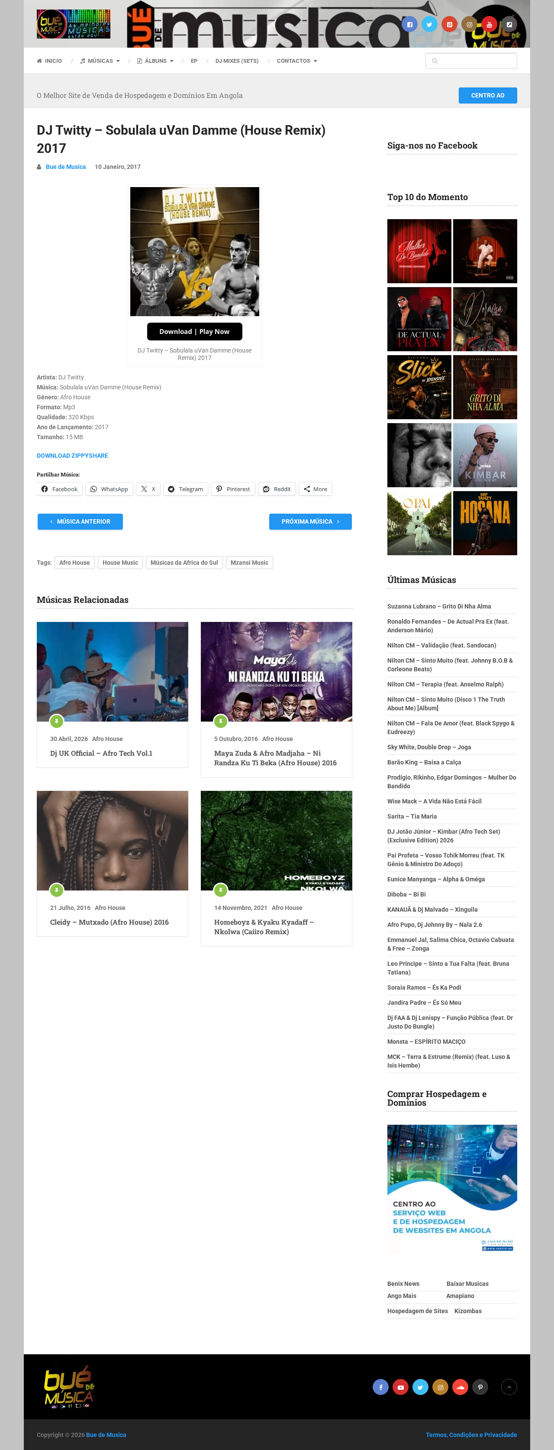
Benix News (403, 1283)
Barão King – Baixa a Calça (424, 762)
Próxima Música (308, 521)
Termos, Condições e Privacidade (471, 1434)
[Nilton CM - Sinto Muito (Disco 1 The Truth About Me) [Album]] (485, 252)
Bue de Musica (66, 166)
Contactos (293, 61)
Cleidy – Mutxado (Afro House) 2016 (109, 921)
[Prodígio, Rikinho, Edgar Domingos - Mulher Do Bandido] (419, 252)
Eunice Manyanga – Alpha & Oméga (436, 879)
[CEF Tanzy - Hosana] (485, 524)
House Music (120, 562)
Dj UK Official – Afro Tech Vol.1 (101, 752)
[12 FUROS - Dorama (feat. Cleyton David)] (485, 320)
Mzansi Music (249, 562)
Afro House (74, 562)
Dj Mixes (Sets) (237, 61)
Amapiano (460, 1295)
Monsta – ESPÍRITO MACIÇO (426, 1041)
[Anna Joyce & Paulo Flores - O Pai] (419, 524)
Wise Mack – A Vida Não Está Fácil (434, 801)
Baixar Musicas (468, 1283)
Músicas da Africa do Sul (184, 562)
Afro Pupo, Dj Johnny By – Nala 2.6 (434, 924)
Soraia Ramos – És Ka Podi (424, 987)
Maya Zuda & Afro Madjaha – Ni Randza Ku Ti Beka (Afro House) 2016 (275, 757)
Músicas (100, 61)
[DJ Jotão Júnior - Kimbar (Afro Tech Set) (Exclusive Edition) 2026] (485, 456)
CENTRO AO (488, 95)
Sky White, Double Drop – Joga (429, 747)
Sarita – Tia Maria (412, 816)
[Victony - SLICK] (419, 388)
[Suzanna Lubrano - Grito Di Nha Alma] (485, 388)
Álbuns (155, 61)
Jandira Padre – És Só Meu (424, 1002)
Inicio (53, 61)
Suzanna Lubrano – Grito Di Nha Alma (439, 606)
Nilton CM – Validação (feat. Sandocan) (441, 645)
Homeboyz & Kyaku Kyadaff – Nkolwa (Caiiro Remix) (264, 926)
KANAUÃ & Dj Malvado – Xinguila (432, 909)
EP (194, 61)
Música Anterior (83, 521)
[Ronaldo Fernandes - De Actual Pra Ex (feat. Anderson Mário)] (419, 320)
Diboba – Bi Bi (406, 894)
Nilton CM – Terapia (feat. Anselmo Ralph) (445, 684)
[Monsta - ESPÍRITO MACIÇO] (419, 456)
